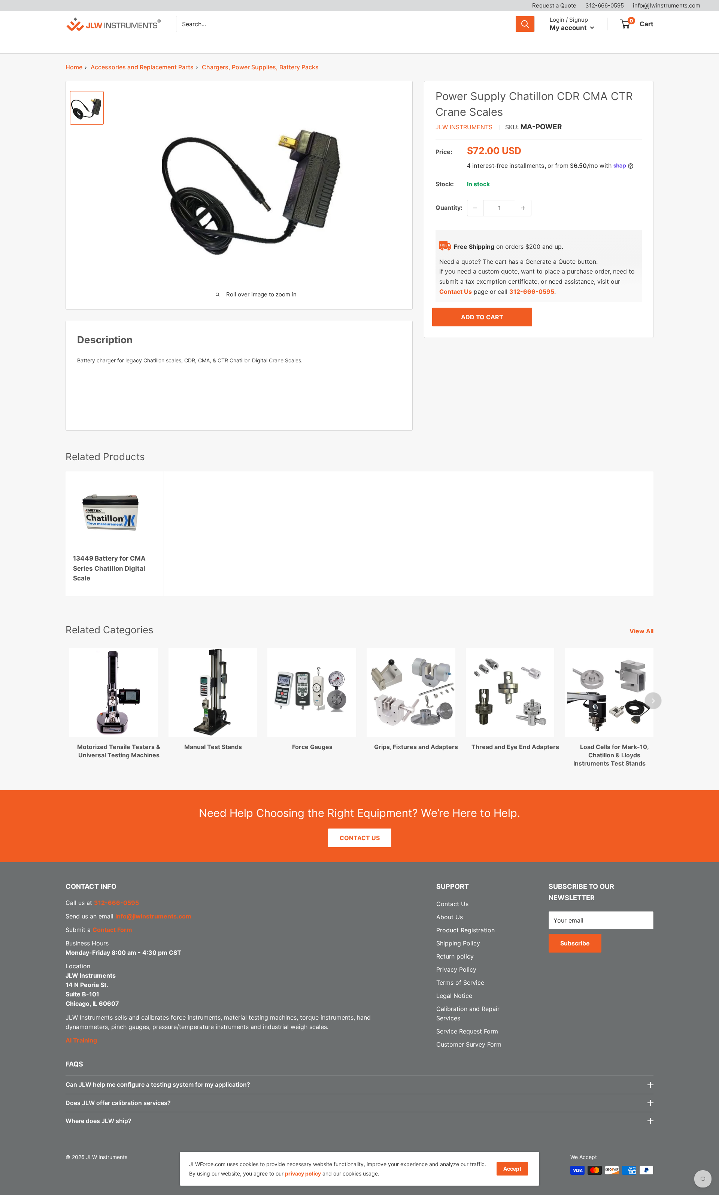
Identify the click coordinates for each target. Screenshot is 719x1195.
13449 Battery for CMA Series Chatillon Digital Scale (109, 568)
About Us (327, 44)
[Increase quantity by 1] (523, 208)
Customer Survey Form (468, 1044)
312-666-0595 (604, 5)
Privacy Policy (456, 969)
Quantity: (449, 207)
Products (78, 44)
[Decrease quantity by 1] (475, 208)
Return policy (455, 956)
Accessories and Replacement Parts (142, 67)
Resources (278, 44)
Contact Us (370, 44)
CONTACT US (360, 838)
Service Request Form (467, 1031)
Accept (512, 1168)
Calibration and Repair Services (197, 44)
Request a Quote (554, 5)
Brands (122, 44)
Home (74, 67)
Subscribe (575, 943)
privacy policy (303, 1173)
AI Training (81, 1040)
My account (569, 27)
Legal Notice (454, 995)
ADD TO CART (482, 317)
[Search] (525, 24)
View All (642, 631)
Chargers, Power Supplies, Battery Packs (260, 67)
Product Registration (465, 930)
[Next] (653, 700)
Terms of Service (460, 982)
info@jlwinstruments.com (666, 5)
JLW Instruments (464, 127)
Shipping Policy (458, 943)
